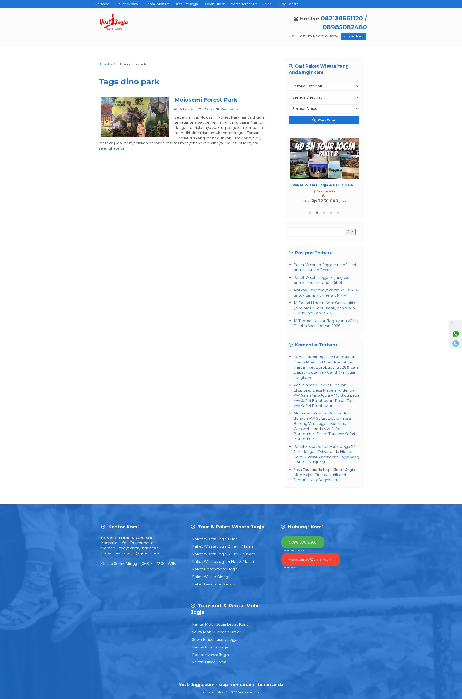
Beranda (102, 4)
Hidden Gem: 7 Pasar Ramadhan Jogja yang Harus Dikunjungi (326, 456)
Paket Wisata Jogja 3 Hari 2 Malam (223, 554)
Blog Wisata (288, 4)
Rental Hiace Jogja (209, 662)
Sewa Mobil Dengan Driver (216, 632)
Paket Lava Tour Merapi (213, 584)
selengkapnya (111, 148)
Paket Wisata (127, 4)
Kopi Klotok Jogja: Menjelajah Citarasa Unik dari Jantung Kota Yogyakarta (325, 474)
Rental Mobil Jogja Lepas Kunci (220, 624)
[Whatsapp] (455, 333)
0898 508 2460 (303, 542)
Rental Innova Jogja (210, 647)
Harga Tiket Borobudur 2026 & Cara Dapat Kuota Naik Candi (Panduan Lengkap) (326, 372)
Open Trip (213, 4)
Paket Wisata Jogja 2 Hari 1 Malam (223, 546)
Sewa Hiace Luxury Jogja (214, 639)
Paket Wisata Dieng (210, 576)
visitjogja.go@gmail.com (137, 553)
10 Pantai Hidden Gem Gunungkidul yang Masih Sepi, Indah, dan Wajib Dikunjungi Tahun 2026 (326, 307)
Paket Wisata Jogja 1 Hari (214, 539)
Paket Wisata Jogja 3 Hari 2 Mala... (324, 185)
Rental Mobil (155, 4)
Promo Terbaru (242, 4)
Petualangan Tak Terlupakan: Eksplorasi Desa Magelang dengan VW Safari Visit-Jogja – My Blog (325, 390)
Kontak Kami (353, 36)
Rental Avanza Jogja (210, 654)
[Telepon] (455, 343)
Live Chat (110, 558)
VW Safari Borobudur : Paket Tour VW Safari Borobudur (324, 433)
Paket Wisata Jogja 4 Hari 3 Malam (223, 561)
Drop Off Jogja (186, 4)
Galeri (266, 4)
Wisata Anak (230, 109)
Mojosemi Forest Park (205, 99)
